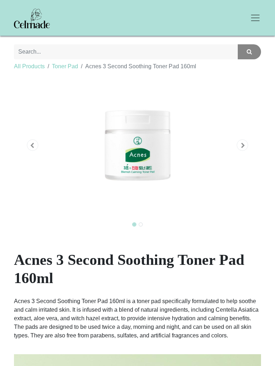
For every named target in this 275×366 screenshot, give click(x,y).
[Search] (249, 51)
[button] (32, 145)
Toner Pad (65, 66)
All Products (29, 66)
